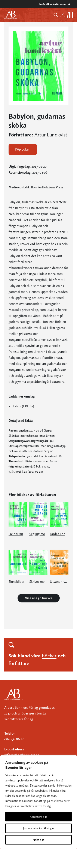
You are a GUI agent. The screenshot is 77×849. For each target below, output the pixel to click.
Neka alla (38, 840)
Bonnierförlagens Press (47, 187)
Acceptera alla (38, 816)
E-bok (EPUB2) (23, 406)
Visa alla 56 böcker (38, 598)
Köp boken (22, 149)
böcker (49, 655)
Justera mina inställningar (38, 828)
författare (19, 663)
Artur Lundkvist (50, 135)
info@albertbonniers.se (21, 755)
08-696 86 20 (14, 739)
